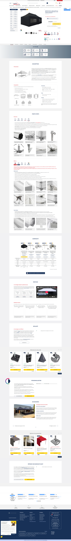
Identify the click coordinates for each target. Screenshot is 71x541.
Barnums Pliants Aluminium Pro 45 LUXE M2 (18, 7)
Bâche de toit (23, 467)
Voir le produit (15, 369)
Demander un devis (60, 0)
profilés (22, 471)
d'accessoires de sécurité (26, 339)
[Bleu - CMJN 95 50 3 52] (11, 454)
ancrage (18, 332)
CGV (31, 333)
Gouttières (15, 408)
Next (57, 426)
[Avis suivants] (60, 496)
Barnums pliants (13, 9)
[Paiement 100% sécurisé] (16, 506)
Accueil (11, 7)
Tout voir (46, 531)
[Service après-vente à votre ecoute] (55, 506)
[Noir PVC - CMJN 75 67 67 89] (38, 454)
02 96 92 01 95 (42, 0)
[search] (47, 3)
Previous (13, 426)
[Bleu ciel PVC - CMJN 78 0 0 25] (39, 454)
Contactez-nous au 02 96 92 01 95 (50, 16)
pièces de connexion (27, 471)
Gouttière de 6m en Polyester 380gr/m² (28, 448)
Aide (55, 0)
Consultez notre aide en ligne (55, 520)
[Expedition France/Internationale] (42, 506)
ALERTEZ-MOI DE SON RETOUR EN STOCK (53, 18)
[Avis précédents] (16, 496)
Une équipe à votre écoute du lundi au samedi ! (33, 0)
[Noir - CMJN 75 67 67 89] (12, 454)
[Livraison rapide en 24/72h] (29, 506)
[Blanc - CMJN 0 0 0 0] (10, 454)
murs (26, 467)
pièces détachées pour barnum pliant (29, 468)
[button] (60, 3)
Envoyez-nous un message (55, 519)
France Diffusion (45, 540)
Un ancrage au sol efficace (18, 329)
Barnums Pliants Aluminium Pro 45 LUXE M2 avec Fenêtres (32, 7)
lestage (19, 331)
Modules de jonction (17, 412)
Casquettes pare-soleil (17, 416)
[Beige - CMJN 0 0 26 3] (24, 454)
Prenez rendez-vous (55, 517)
